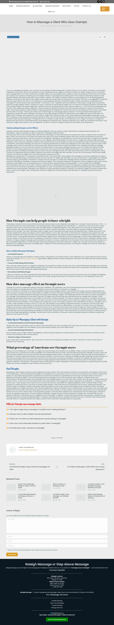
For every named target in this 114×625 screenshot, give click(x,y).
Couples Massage (57, 605)
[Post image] (11, 487)
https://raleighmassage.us (28, 450)
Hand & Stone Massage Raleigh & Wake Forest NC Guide (27, 486)
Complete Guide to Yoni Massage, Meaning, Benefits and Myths (96, 486)
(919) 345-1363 (58, 587)
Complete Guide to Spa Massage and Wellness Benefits (61, 496)
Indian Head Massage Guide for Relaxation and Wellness (96, 496)
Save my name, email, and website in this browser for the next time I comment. (33, 550)
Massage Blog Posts (13, 37)
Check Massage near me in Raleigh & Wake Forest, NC (24, 1)
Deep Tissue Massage (57, 603)
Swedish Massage (57, 601)
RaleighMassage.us (58, 613)
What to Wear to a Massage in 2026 (59, 485)
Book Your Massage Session (57, 619)
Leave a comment (57, 438)
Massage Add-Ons (57, 608)
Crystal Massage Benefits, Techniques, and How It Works (27, 496)
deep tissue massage (30, 259)
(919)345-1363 (46, 1)
